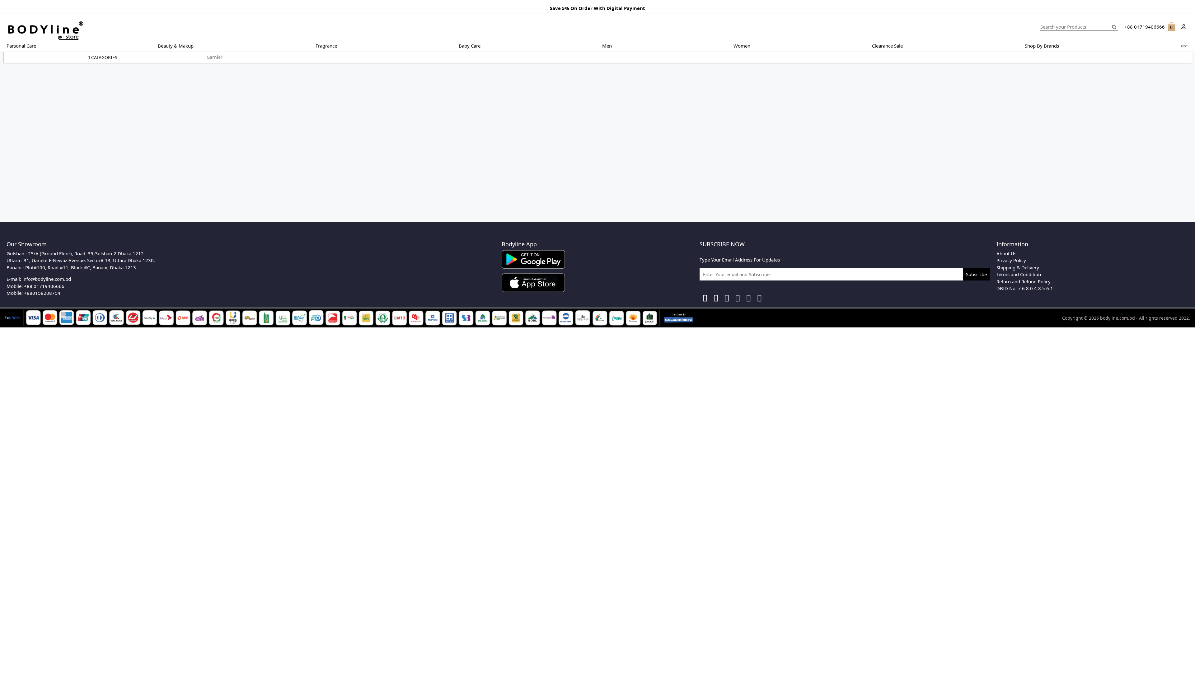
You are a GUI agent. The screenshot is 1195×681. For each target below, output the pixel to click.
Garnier (215, 57)
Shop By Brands (1042, 46)
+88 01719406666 (44, 286)
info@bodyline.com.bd (46, 279)
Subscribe (976, 274)
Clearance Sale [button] (887, 46)
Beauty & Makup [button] (176, 46)
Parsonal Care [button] (21, 46)
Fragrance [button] (326, 46)
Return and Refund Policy (1023, 281)
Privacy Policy (1011, 260)
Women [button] (741, 46)
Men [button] (607, 46)
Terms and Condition (1018, 274)
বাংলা (1184, 46)
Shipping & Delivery (1017, 267)
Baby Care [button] (469, 46)
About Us (1006, 253)
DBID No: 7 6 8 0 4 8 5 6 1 (1024, 288)
